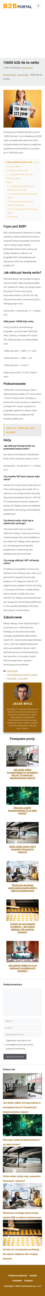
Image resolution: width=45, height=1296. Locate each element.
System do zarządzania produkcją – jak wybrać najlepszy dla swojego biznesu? (22, 928)
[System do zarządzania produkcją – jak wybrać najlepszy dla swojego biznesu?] (22, 1233)
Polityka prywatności (17, 1275)
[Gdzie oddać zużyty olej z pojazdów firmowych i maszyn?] (22, 1160)
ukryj (36, 162)
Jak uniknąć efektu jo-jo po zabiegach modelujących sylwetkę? (22, 968)
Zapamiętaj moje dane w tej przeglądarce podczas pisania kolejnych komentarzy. (19, 1044)
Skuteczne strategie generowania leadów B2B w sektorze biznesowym (22, 888)
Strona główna (9, 75)
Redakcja (28, 1280)
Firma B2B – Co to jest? (17, 678)
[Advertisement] (22, 35)
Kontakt (33, 1275)
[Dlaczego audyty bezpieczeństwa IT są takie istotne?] (22, 1125)
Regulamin (17, 1280)
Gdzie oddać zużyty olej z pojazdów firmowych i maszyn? (22, 849)
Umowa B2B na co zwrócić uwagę (22, 674)
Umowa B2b (22, 75)
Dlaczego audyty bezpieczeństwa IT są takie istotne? (22, 810)
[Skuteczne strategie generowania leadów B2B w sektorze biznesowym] (22, 1197)
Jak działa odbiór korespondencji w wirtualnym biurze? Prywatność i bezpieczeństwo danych (22, 773)
